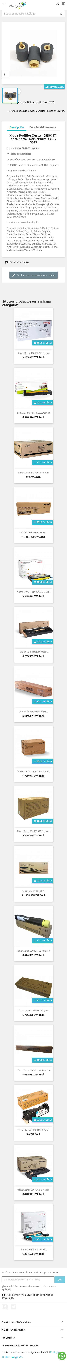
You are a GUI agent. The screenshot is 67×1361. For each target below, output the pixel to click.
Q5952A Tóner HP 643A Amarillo (33, 592)
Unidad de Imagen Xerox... (33, 532)
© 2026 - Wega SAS (12, 1357)
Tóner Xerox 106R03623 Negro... (33, 831)
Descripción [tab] (17, 127)
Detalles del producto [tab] (42, 127)
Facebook (5, 1306)
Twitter (13, 1306)
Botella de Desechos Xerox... (33, 651)
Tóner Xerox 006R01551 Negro (33, 771)
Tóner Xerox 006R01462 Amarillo (33, 950)
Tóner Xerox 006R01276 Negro (33, 1189)
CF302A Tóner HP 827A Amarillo (33, 412)
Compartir (17, 91)
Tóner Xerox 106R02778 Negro (33, 353)
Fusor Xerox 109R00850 (34, 890)
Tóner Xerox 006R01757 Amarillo (33, 1070)
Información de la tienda (20, 1345)
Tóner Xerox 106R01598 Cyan (33, 1129)
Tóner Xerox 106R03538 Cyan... (33, 1010)
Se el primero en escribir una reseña (35, 275)
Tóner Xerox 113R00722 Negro (33, 472)
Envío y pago (57, 1352)
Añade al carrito (33, 74)
